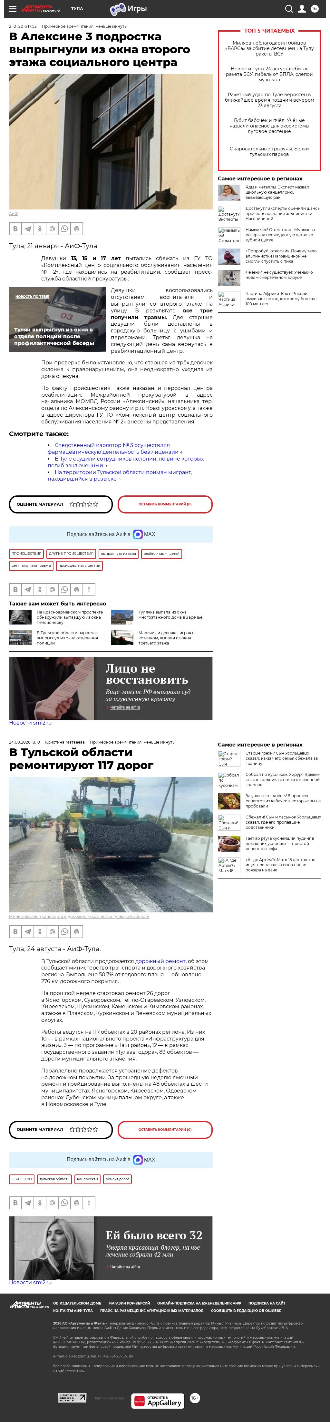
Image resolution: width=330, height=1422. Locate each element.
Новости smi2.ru (30, 723)
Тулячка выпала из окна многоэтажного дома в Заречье (170, 615)
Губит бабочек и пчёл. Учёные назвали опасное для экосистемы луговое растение (269, 126)
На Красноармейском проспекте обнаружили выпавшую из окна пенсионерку (70, 617)
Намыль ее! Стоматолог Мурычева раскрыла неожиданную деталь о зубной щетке (280, 234)
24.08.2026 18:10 (24, 742)
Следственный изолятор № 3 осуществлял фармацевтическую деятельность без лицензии (113, 448)
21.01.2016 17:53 (23, 26)
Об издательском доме (77, 1303)
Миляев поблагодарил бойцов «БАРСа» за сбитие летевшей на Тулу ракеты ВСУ (269, 48)
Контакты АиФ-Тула (73, 1311)
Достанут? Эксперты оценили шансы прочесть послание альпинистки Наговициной (283, 213)
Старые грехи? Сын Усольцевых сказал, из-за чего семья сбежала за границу (282, 758)
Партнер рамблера (108, 1398)
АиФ (13, 213)
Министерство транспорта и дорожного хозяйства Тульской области (79, 916)
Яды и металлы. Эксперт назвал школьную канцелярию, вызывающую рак (277, 192)
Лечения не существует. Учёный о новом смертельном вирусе (279, 275)
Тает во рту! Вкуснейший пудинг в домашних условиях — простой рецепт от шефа (280, 843)
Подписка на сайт (266, 1303)
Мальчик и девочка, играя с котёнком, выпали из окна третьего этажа (166, 637)
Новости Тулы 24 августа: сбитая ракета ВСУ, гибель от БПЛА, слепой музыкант (269, 74)
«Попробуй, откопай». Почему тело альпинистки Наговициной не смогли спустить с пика (281, 256)
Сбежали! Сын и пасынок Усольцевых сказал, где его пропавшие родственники (283, 822)
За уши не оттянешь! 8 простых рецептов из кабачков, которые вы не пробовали (283, 800)
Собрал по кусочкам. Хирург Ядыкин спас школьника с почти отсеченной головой (283, 779)
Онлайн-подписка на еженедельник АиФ (199, 1303)
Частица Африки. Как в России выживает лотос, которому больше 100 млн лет (281, 298)
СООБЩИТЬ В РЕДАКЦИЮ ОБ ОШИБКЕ (246, 1311)
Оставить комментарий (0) (165, 504)
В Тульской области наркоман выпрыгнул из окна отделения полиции (67, 637)
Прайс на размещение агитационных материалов (152, 1311)
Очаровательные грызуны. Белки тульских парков (269, 151)
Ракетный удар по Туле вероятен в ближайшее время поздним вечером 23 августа (269, 100)
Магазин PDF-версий (129, 1303)
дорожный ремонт (160, 961)
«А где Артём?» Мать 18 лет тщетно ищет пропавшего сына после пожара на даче (280, 864)
